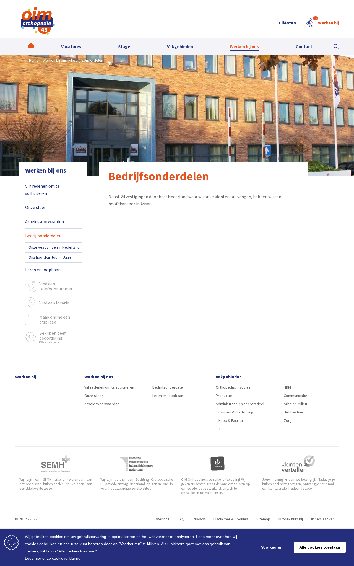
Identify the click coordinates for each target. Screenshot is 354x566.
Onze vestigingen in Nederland (54, 247)
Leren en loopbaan (43, 269)
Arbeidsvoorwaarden (44, 221)
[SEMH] (55, 463)
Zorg (288, 420)
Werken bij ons (45, 170)
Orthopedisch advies (233, 387)
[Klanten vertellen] (298, 463)
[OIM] (38, 21)
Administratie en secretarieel (240, 403)
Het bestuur (293, 412)
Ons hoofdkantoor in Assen (51, 257)
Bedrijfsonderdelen (43, 235)
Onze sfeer (35, 207)
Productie (224, 395)
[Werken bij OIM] (31, 46)
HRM (287, 387)
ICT (218, 428)
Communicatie (295, 395)
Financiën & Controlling (234, 412)
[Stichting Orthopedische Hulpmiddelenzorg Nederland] (137, 463)
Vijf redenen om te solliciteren (42, 189)
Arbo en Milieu (295, 403)
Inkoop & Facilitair (230, 420)
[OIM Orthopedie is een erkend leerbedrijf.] (217, 463)
